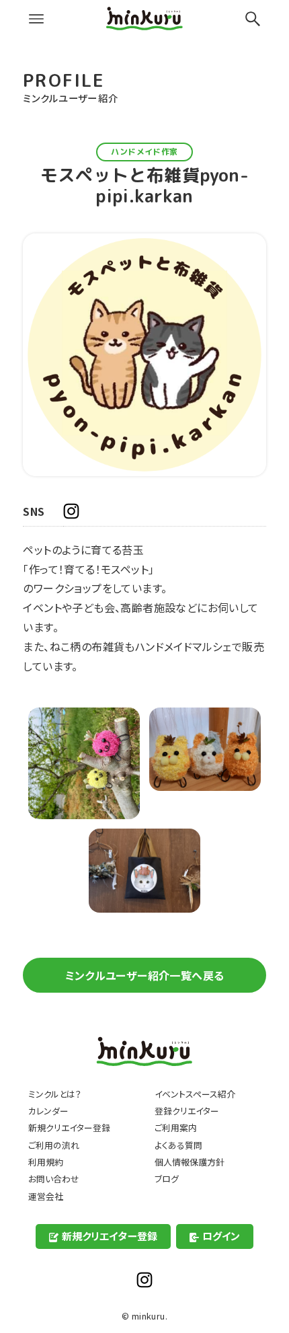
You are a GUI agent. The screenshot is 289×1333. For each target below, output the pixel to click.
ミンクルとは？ (54, 1094)
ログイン (221, 1236)
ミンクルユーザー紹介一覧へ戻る (144, 975)
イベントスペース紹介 (195, 1094)
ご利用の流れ (53, 1145)
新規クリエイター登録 (69, 1127)
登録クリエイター (187, 1111)
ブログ (167, 1179)
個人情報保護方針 (189, 1162)
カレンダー (48, 1111)
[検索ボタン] (252, 18)
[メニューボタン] (36, 18)
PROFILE (64, 80)
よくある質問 (178, 1145)
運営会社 (45, 1196)
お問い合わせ (53, 1179)
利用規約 (45, 1162)
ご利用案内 (176, 1127)
